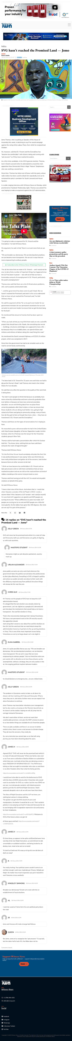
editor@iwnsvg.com (9, 1001)
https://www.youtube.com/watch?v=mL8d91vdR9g (19, 773)
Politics (3, 46)
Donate (59, 219)
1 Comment (53, 245)
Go (68, 158)
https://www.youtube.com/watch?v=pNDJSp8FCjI (18, 814)
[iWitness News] (5, 982)
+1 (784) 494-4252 (9, 998)
